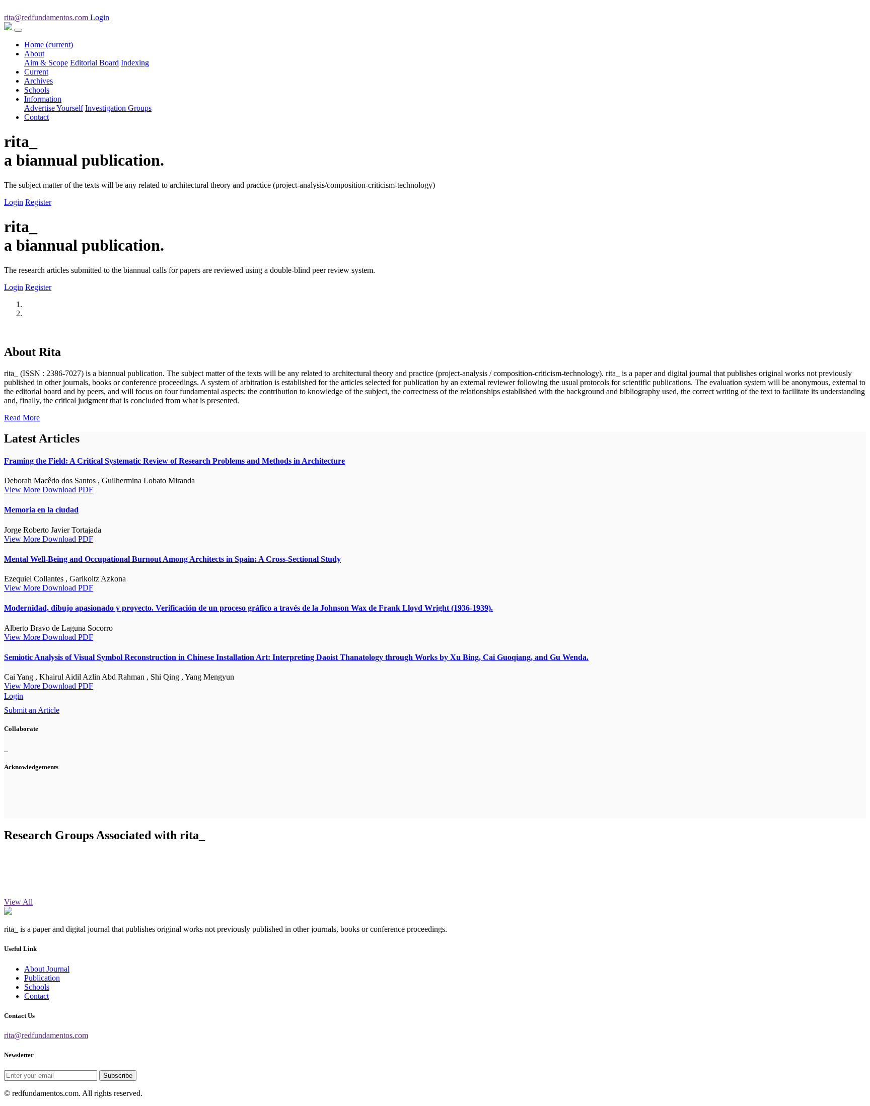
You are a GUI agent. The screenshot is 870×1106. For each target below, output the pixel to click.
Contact (36, 117)
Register (38, 202)
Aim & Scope (46, 62)
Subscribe (117, 1075)
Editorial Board (94, 62)
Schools (36, 90)
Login (13, 202)
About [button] (34, 53)
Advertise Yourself (53, 108)
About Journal (46, 969)
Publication (42, 978)
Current (36, 71)
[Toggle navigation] (18, 30)
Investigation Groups (118, 108)
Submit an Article (31, 710)
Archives (38, 81)
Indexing (135, 62)
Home (48, 44)
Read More (22, 417)
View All (18, 902)
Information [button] (42, 99)
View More (23, 489)
